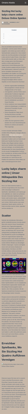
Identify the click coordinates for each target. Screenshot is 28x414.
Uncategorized (6, 23)
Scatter (7, 36)
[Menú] (25, 3)
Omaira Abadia (8, 3)
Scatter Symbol (9, 42)
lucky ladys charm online (16, 135)
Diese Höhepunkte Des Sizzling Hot (15, 34)
